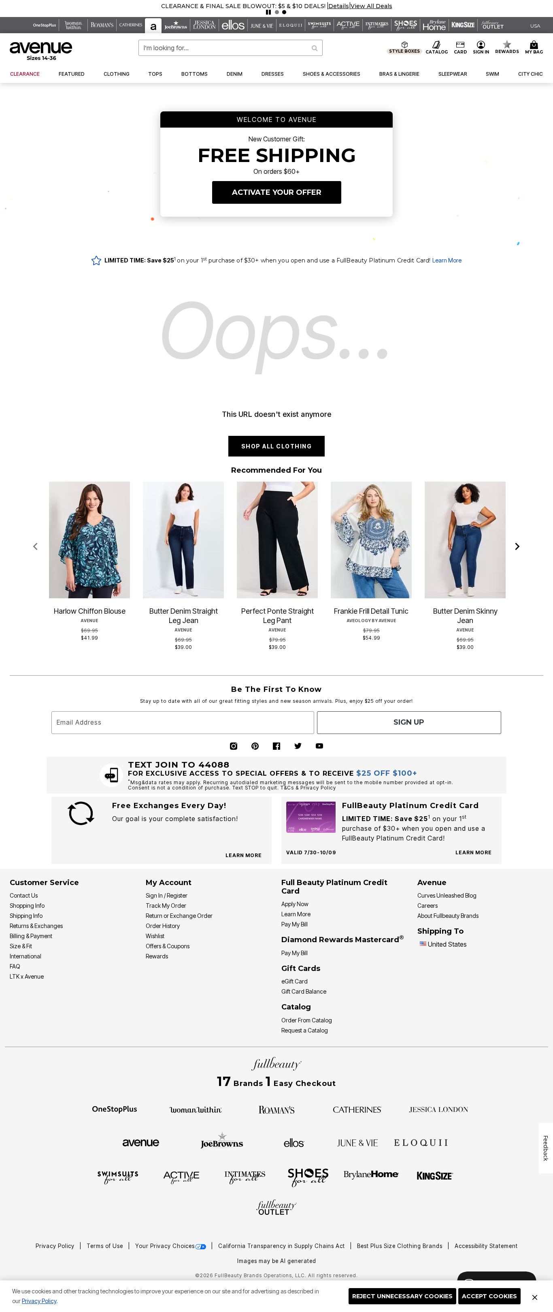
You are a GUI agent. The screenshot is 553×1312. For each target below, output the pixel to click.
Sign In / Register (166, 895)
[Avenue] (141, 1142)
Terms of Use (106, 1246)
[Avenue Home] (41, 51)
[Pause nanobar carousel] (268, 12)
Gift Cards (300, 968)
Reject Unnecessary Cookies (402, 1296)
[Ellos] (294, 1142)
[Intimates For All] (245, 1177)
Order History (163, 925)
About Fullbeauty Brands (448, 915)
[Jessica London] (438, 1109)
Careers (427, 905)
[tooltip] (44, 25)
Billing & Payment (31, 935)
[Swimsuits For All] (118, 1177)
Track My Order (166, 905)
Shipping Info (26, 915)
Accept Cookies (489, 1296)
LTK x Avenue (27, 976)
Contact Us (24, 895)
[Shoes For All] (308, 1177)
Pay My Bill (294, 924)
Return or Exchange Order (179, 915)
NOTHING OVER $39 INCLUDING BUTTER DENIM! (243, 6)
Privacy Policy (39, 1300)
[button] (331, 6)
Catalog (296, 1007)
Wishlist (155, 935)
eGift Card (294, 981)
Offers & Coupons (167, 946)
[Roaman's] (276, 1109)
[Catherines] (357, 1109)
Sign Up (408, 722)
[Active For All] (181, 1177)
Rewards (157, 956)
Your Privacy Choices (165, 1246)
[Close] (535, 1296)
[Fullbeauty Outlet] (276, 1208)
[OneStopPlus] (114, 1109)
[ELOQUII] (420, 1141)
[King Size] (435, 1177)
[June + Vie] (357, 1142)
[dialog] (535, 25)
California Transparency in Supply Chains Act (282, 1246)
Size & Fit (21, 946)
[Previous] (35, 547)
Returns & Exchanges (36, 925)
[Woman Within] (195, 1109)
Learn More (447, 260)
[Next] (517, 547)
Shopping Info (27, 905)
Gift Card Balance (303, 991)
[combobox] (230, 48)
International (25, 956)
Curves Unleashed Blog (446, 895)
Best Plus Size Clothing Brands (400, 1246)
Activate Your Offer (276, 192)
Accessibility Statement (486, 1246)
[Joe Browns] (222, 1141)
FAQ (15, 966)
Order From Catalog (306, 1020)
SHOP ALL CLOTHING (276, 446)
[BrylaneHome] (371, 1177)
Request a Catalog (304, 1030)
